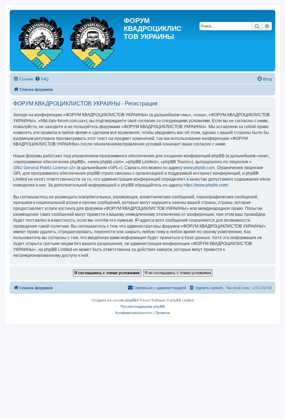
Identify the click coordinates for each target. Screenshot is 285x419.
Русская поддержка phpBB (143, 306)
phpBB (131, 300)
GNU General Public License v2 (43, 167)
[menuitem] (42, 79)
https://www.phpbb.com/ (206, 185)
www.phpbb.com (199, 167)
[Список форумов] (67, 40)
